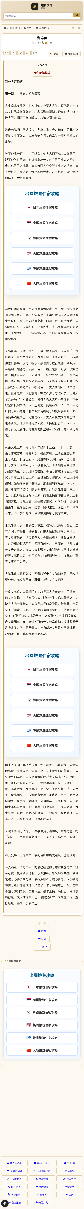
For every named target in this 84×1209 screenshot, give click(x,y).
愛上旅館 (16, 1202)
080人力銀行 (43, 1162)
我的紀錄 (73, 53)
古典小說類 (13, 27)
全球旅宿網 (16, 1170)
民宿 (71, 1194)
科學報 (43, 1194)
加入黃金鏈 (16, 1162)
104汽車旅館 (43, 1170)
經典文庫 (71, 1178)
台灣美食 (43, 1178)
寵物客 (71, 1170)
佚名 (28, 27)
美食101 (71, 1162)
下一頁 (41, 947)
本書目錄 (44, 27)
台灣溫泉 (43, 1186)
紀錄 (56, 53)
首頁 (43, 931)
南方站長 (16, 1186)
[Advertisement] (42, 1111)
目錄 (43, 939)
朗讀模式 (44, 72)
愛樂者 (70, 1186)
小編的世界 (16, 1178)
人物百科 (16, 1194)
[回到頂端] (5, 1203)
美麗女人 (43, 1202)
